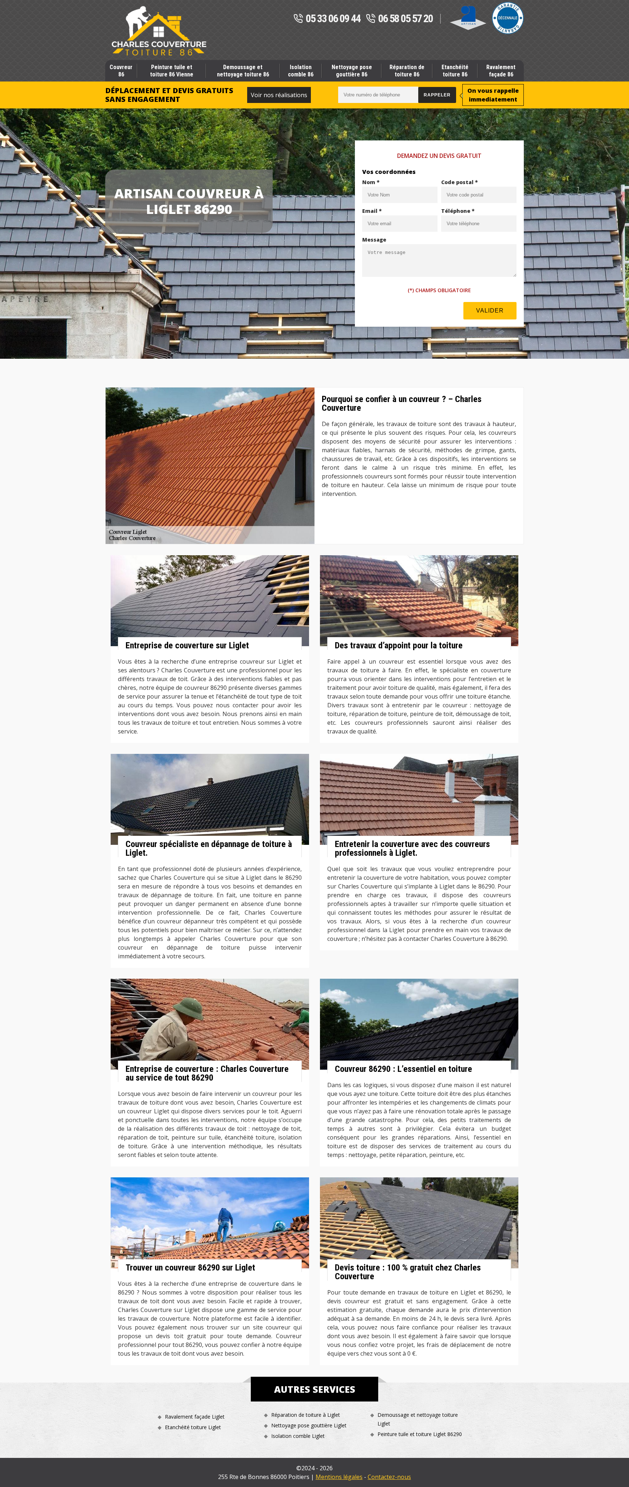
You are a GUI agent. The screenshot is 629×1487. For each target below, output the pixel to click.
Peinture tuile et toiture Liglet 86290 (419, 1434)
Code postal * (459, 182)
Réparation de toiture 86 (406, 70)
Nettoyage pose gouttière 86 (352, 70)
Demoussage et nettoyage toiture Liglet (417, 1419)
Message (374, 239)
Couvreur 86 (121, 70)
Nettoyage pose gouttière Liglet (309, 1425)
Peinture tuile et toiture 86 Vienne (171, 70)
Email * (372, 210)
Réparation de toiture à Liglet (305, 1414)
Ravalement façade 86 (500, 70)
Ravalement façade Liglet (195, 1416)
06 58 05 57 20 (405, 19)
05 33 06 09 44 (333, 19)
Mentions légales (339, 1477)
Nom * (371, 182)
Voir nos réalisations (279, 95)
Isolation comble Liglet (298, 1435)
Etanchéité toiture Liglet (193, 1427)
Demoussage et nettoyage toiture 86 (243, 70)
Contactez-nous (389, 1477)
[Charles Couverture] (159, 31)
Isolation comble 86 (300, 70)
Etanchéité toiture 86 (455, 70)
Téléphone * (458, 210)
